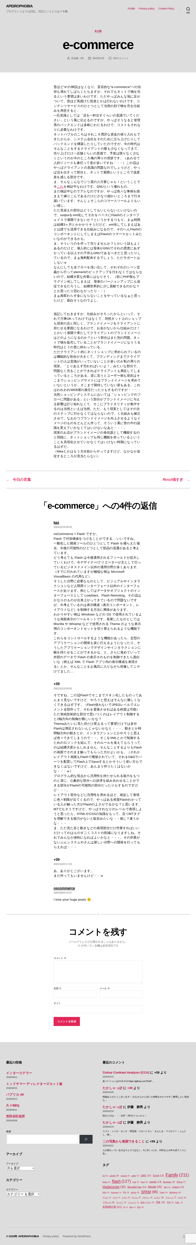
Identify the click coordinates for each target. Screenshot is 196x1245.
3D (105, 1176)
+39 (82, 58)
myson (178, 1187)
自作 (140, 1207)
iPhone (181, 1182)
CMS (146, 1175)
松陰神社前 (112, 1206)
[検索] (86, 1139)
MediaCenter (114, 1187)
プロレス (108, 1202)
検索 (8, 1131)
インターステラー (19, 1073)
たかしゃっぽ (112, 1088)
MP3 (167, 1187)
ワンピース (133, 1202)
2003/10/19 (98, 58)
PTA (126, 1192)
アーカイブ (12, 1163)
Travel (164, 1192)
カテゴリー (12, 1189)
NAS (106, 1192)
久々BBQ (12, 1105)
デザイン (147, 1197)
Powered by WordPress (77, 1236)
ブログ (182, 1197)
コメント (60, 958)
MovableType (137, 1187)
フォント (171, 1197)
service (135, 1192)
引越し (179, 1202)
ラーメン (121, 1202)
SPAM (149, 1192)
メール (105, 988)
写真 (160, 1202)
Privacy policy (147, 8)
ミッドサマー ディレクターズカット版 (34, 1084)
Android (125, 1176)
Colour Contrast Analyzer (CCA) (126, 1072)
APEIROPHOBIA (19, 6)
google (155, 1182)
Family (177, 1174)
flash (121, 1181)
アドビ (107, 1197)
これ (60, 186)
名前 (57, 988)
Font (135, 1182)
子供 (170, 1202)
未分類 (98, 31)
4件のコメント (121, 58)
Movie (155, 1187)
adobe (114, 1176)
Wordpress (175, 1192)
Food (144, 1182)
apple (135, 1176)
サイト (57, 1003)
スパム (136, 1197)
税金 (132, 1207)
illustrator (169, 1182)
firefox (106, 1182)
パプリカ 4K (15, 1094)
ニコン (159, 1197)
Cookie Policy (166, 8)
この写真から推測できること (124, 1141)
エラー (126, 1197)
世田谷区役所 (15, 1116)
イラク (116, 1197)
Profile (131, 8)
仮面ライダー (147, 1202)
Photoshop (116, 1192)
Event (158, 1175)
